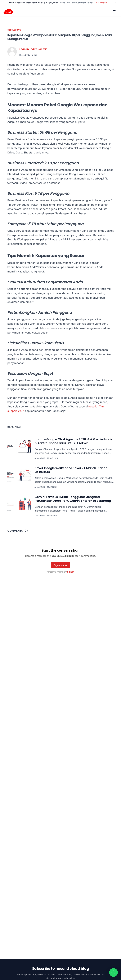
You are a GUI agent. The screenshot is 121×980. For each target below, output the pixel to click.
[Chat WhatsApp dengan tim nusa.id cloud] (113, 972)
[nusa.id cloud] (8, 11)
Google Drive (14, 30)
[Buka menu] (114, 11)
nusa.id (93, 406)
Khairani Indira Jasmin (33, 49)
